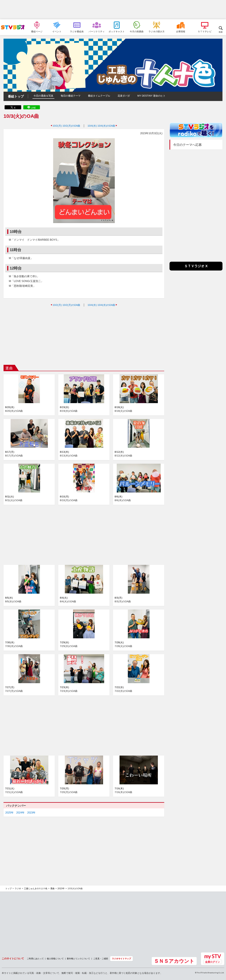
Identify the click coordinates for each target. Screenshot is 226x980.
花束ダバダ (124, 95)
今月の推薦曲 (137, 31)
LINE (33, 107)
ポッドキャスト (117, 31)
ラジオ (18, 888)
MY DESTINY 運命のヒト (151, 95)
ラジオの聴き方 (156, 31)
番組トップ (16, 96)
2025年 (9, 812)
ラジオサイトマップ (121, 958)
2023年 (31, 812)
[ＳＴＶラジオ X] (196, 269)
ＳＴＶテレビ (205, 31)
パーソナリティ (97, 31)
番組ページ (37, 31)
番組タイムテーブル (99, 95)
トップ (8, 888)
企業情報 (180, 31)
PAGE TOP (220, 958)
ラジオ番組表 (77, 31)
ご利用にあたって (35, 958)
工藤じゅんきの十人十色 (35, 888)
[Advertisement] (113, 10)
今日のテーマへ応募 (187, 145)
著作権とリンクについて (78, 958)
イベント (56, 31)
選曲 (52, 888)
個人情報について (55, 958)
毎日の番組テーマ (71, 95)
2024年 (20, 812)
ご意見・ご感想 (100, 958)
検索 (221, 32)
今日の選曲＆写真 (43, 95)
